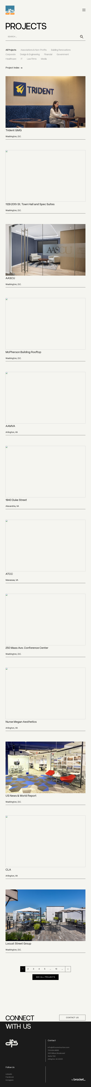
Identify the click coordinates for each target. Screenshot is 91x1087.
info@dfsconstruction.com (58, 1047)
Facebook (10, 1077)
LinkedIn (9, 1074)
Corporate (11, 54)
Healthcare (11, 59)
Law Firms (31, 59)
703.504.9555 (53, 1050)
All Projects (11, 50)
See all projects (45, 977)
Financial (48, 54)
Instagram (10, 1080)
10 (56, 969)
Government (63, 54)
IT (21, 59)
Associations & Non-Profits (33, 50)
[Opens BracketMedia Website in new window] (78, 1080)
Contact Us (72, 1018)
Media (44, 59)
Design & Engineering (30, 54)
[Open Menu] (83, 10)
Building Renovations (60, 50)
